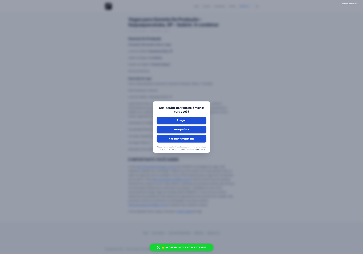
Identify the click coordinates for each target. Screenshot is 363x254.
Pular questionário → (351, 4)
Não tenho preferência (181, 138)
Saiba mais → (200, 149)
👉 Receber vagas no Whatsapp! (184, 247)
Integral (181, 120)
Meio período (181, 129)
